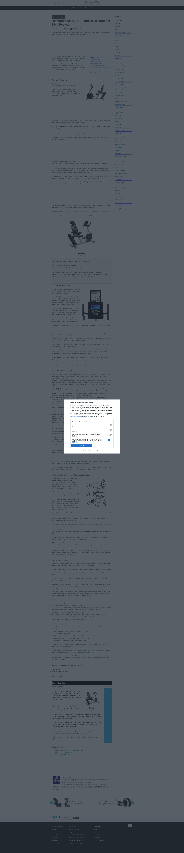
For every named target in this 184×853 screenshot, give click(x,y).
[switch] (110, 425)
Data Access (92, 450)
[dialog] (92, 426)
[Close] (117, 402)
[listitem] (92, 422)
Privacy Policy (100, 450)
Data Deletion (84, 450)
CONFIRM (81, 445)
